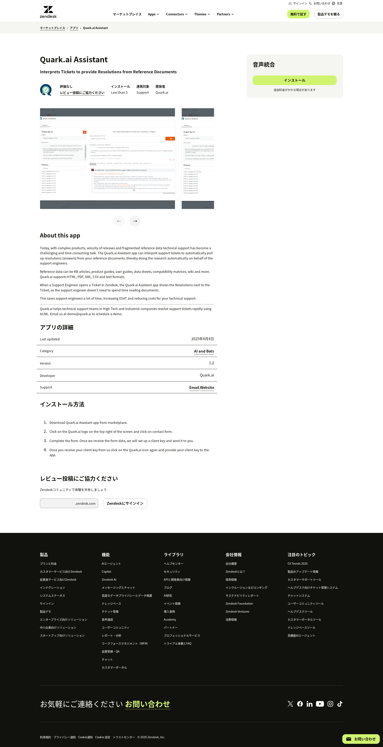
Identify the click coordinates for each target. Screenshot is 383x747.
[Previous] (119, 221)
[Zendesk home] (50, 12)
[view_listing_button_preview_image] (107, 158)
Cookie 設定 (102, 737)
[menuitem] (337, 3)
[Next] (135, 221)
